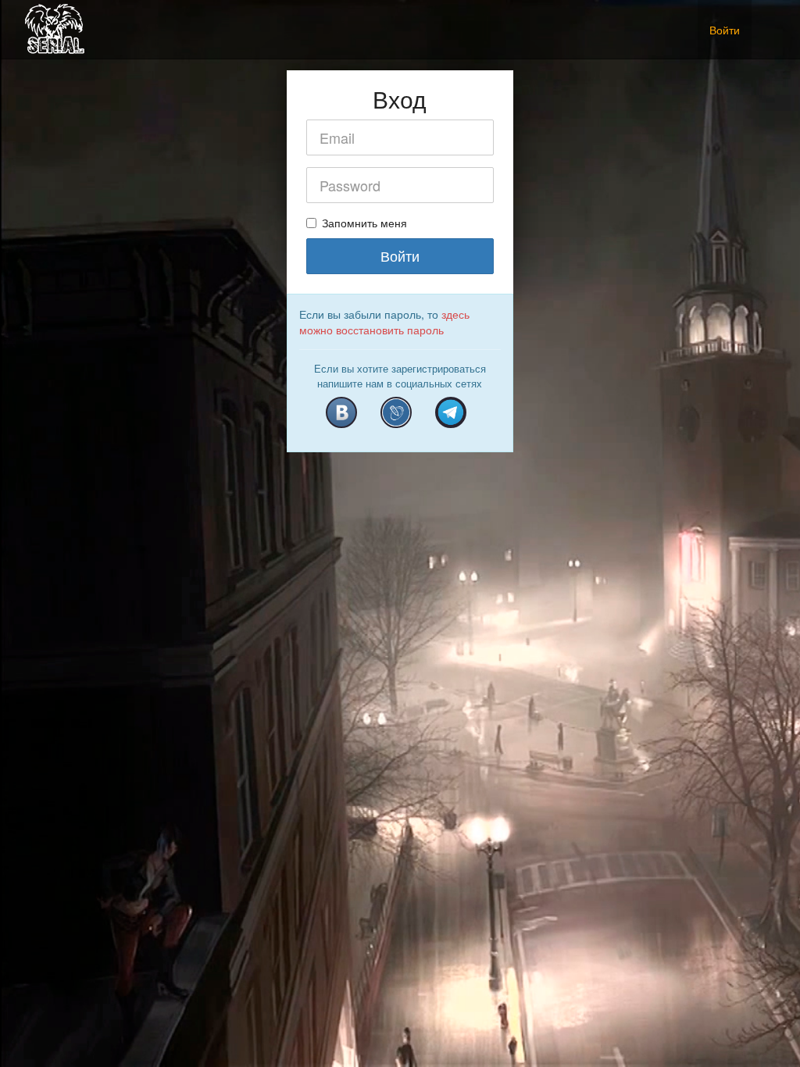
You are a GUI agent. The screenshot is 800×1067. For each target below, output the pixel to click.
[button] (763, 21)
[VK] (341, 412)
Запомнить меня (364, 222)
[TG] (450, 412)
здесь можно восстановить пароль (384, 321)
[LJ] (396, 412)
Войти (724, 29)
